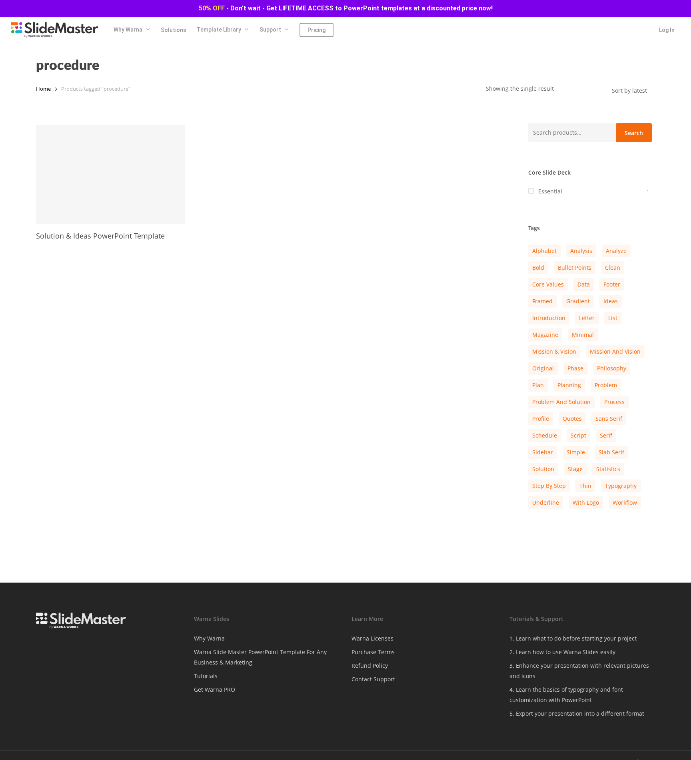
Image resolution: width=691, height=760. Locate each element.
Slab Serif (611, 452)
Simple (576, 452)
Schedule (544, 435)
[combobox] (633, 90)
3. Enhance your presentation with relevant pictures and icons (579, 671)
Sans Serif (608, 418)
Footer (611, 284)
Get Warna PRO (214, 689)
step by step (549, 485)
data (583, 284)
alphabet (544, 251)
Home (43, 88)
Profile (540, 418)
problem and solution (561, 402)
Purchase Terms (373, 652)
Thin (585, 485)
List (612, 318)
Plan (538, 385)
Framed (542, 301)
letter (587, 318)
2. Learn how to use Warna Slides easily (562, 652)
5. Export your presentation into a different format (576, 713)
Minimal (583, 334)
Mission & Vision (554, 351)
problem (606, 385)
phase (575, 368)
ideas (610, 301)
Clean (612, 267)
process (614, 402)
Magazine (545, 334)
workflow (625, 502)
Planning (569, 385)
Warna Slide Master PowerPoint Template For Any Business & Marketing (260, 657)
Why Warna (209, 638)
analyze (616, 251)
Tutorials (206, 676)
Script (578, 435)
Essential (550, 191)
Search (634, 133)
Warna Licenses (372, 638)
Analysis (581, 251)
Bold (538, 267)
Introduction (548, 318)
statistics (608, 469)
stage (575, 469)
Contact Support (373, 679)
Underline (545, 502)
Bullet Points (574, 267)
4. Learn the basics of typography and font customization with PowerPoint (566, 695)
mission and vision (615, 351)
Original (543, 368)
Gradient (578, 301)
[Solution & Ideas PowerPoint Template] (110, 174)
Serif (606, 435)
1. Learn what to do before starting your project (573, 638)
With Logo (586, 502)
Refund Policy (369, 665)
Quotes (572, 418)
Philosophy (611, 368)
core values (548, 284)
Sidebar (542, 452)
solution (543, 469)
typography (621, 485)
